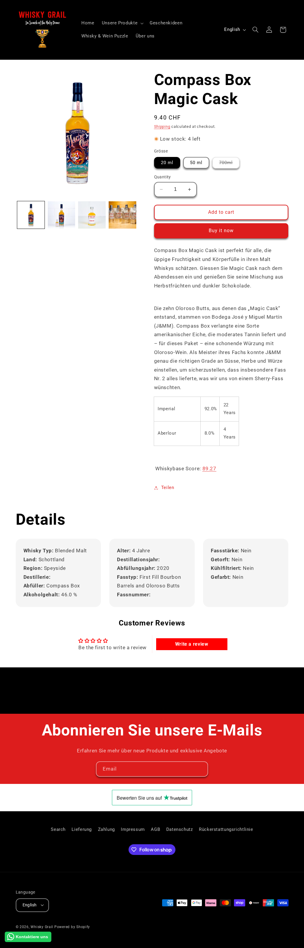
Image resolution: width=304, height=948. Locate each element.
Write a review (191, 644)
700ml (229, 164)
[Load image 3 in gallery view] (91, 215)
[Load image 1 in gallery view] (31, 215)
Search (58, 829)
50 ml (196, 162)
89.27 (209, 468)
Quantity (162, 176)
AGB (155, 829)
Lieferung (82, 829)
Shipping (162, 126)
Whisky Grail (42, 927)
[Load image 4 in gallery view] (122, 215)
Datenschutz (179, 829)
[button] (122, 23)
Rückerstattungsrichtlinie (226, 829)
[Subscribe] (201, 768)
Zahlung (106, 829)
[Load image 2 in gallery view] (61, 215)
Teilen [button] (167, 487)
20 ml (167, 162)
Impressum (133, 829)
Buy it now (221, 230)
